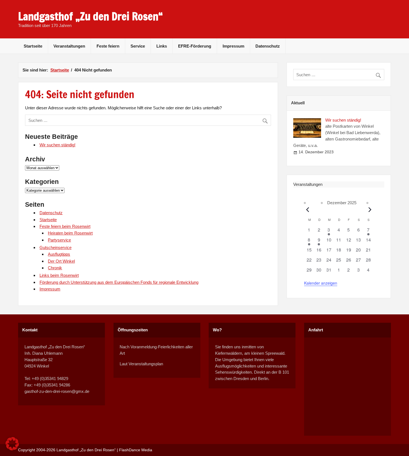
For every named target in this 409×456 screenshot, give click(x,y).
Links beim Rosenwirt (59, 275)
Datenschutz (267, 46)
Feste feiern (108, 46)
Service (137, 46)
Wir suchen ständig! (57, 144)
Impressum (233, 46)
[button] (12, 444)
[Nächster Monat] (370, 209)
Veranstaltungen (69, 46)
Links (161, 46)
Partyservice (59, 240)
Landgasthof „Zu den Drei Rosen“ (90, 16)
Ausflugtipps (59, 254)
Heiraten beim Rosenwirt (70, 233)
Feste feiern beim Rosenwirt (65, 226)
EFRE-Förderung (194, 46)
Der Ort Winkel (61, 261)
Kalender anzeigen (320, 283)
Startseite (33, 46)
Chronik (55, 267)
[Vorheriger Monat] (307, 209)
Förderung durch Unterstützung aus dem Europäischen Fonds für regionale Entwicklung (119, 282)
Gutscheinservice (56, 247)
